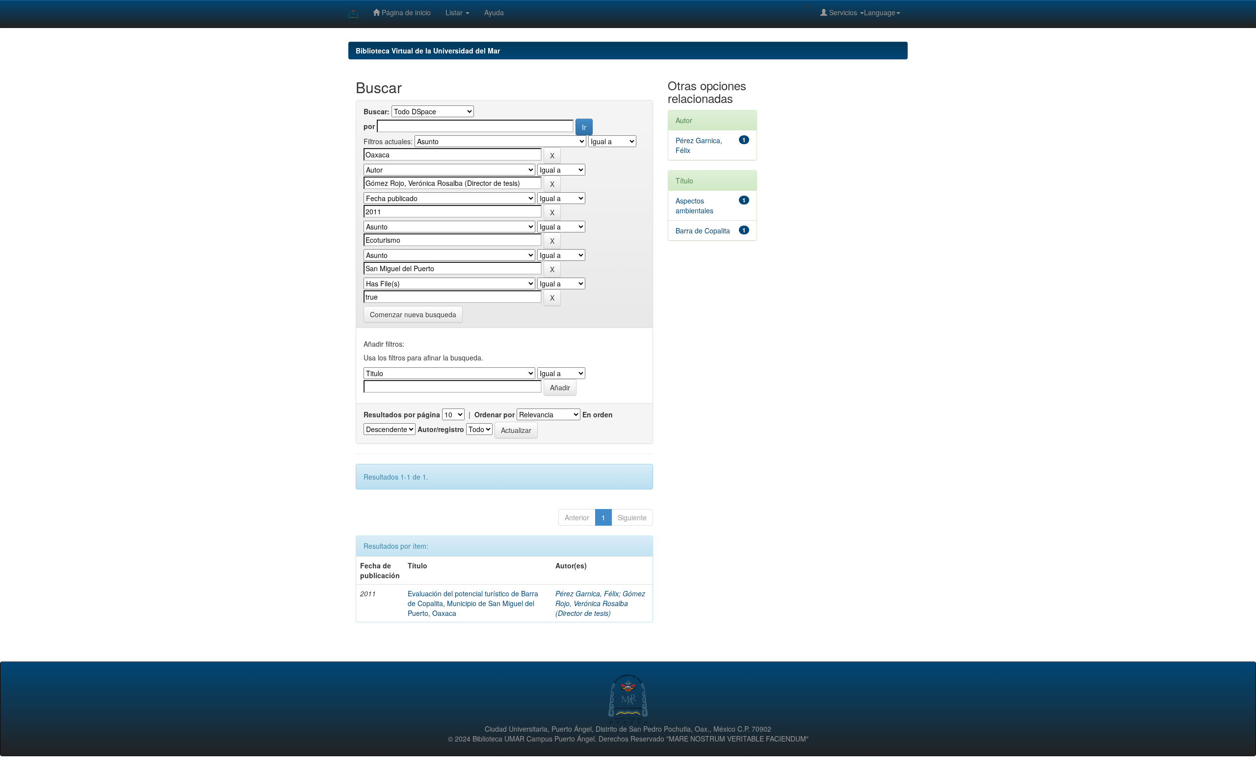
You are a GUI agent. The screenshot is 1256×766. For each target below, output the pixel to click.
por (369, 126)
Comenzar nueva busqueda (413, 314)
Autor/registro (441, 429)
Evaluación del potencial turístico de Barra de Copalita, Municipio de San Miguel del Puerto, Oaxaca (473, 603)
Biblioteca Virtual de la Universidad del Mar (428, 50)
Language (879, 12)
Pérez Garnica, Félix (587, 593)
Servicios (843, 12)
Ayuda (494, 12)
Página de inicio (405, 12)
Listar (455, 12)
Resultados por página (402, 414)
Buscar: (377, 111)
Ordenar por (494, 414)
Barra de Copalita (703, 230)
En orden (597, 414)
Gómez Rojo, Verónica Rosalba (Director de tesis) (600, 603)
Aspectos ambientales (694, 205)
